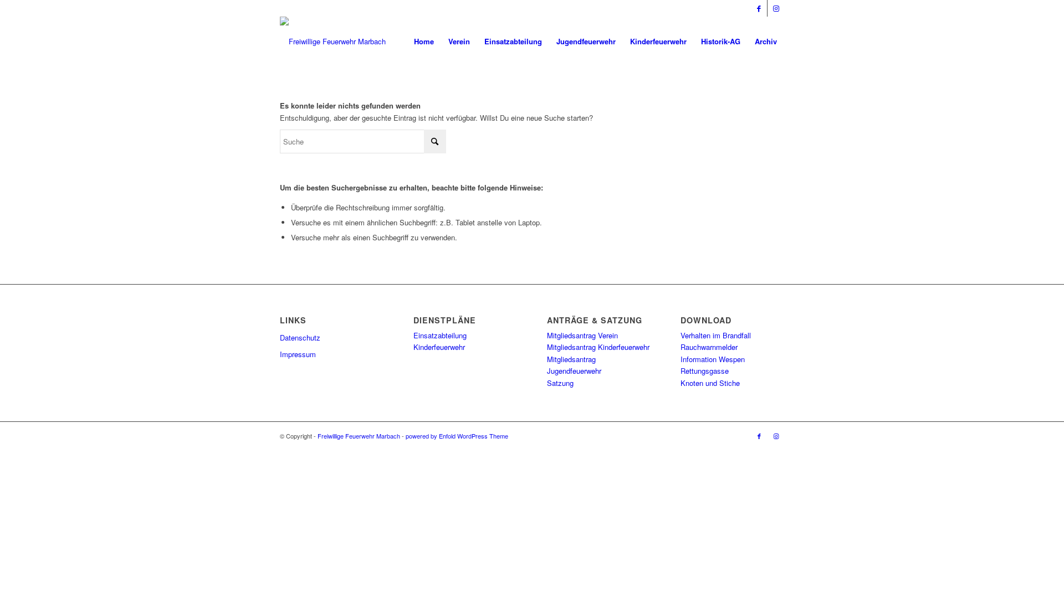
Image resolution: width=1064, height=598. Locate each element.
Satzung (560, 383)
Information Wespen (713, 359)
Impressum (298, 354)
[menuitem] (424, 41)
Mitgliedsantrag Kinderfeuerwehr (598, 347)
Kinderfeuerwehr (439, 347)
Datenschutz (300, 337)
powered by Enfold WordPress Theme (457, 435)
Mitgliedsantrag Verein (582, 335)
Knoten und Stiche (710, 383)
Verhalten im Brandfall (716, 335)
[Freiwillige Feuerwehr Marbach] (333, 41)
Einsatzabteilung (440, 335)
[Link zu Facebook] (759, 8)
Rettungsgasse (705, 370)
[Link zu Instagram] (776, 8)
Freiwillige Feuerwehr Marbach (359, 435)
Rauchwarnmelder (709, 347)
